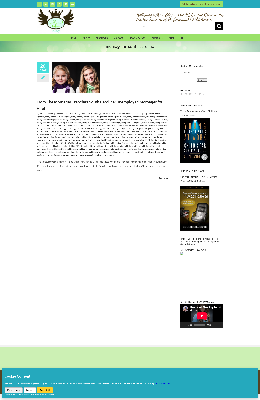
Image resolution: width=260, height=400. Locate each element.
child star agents (116, 146)
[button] (182, 37)
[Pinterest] (199, 94)
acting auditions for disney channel (130, 119)
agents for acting (143, 131)
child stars (145, 146)
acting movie (159, 128)
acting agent (89, 116)
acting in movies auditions (48, 128)
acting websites (83, 131)
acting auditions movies (92, 122)
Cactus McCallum (136, 140)
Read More (163, 178)
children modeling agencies (91, 149)
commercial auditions (113, 149)
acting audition (69, 119)
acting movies (43, 131)
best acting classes (73, 140)
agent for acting (128, 131)
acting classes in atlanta (74, 125)
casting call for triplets (92, 143)
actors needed (97, 131)
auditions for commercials (90, 134)
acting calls (126, 122)
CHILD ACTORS (75, 146)
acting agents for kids (117, 116)
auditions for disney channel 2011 (141, 134)
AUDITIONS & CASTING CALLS (64, 134)
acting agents (101, 116)
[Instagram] (190, 94)
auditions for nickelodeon (91, 137)
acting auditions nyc (111, 122)
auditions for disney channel (114, 134)
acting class (136, 122)
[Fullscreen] (219, 324)
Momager (73, 155)
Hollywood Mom (46, 113)
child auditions (89, 146)
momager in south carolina (90, 155)
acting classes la (109, 125)
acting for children (147, 125)
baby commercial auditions (114, 137)
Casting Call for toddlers (71, 143)
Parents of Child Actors (121, 113)
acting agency (77, 116)
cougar (44, 152)
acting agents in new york (138, 116)
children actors (73, 149)
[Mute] (214, 324)
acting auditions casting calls (103, 119)
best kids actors (121, 140)
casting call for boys (51, 143)
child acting (156, 143)
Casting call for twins (112, 143)
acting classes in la (93, 125)
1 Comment (108, 155)
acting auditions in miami (70, 122)
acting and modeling (158, 116)
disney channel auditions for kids (111, 152)
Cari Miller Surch (152, 140)
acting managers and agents (141, 128)
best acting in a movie (91, 140)
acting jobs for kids (104, 128)
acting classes (148, 122)
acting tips (71, 131)
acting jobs (64, 128)
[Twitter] (186, 94)
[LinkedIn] (204, 94)
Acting (151, 113)
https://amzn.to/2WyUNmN (194, 249)
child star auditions (132, 146)
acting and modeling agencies (49, 119)
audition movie (43, 134)
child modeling (102, 146)
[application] (201, 316)
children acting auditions (55, 149)
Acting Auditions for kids (156, 119)
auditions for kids (54, 137)
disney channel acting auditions (61, 152)
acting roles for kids (58, 131)
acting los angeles (120, 128)
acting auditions (83, 119)
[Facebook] (181, 94)
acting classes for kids (53, 125)
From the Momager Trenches (98, 113)
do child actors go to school (56, 155)
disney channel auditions (86, 152)
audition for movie (159, 131)
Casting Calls (127, 143)
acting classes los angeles (127, 125)
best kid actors (107, 140)
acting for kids (161, 125)
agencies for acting (112, 131)
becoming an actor (56, 140)
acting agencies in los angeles (57, 116)
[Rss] (195, 94)
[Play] (184, 324)
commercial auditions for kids (135, 149)
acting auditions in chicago (48, 122)
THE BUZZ (137, 113)
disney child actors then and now (140, 152)
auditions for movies (71, 137)
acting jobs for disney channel (82, 128)
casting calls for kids (142, 143)
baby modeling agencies (137, 137)
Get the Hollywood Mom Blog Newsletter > (202, 4)
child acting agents (59, 146)
